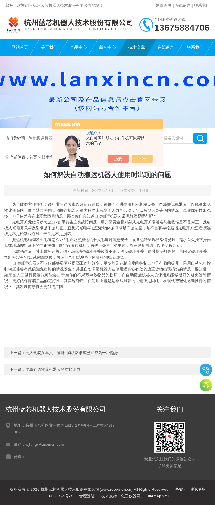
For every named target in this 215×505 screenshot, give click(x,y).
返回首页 (164, 5)
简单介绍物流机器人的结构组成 (52, 369)
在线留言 (183, 5)
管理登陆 (87, 496)
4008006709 (206, 370)
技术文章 (136, 47)
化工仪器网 (131, 496)
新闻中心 (107, 47)
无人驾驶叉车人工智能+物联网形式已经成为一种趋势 (71, 352)
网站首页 (19, 47)
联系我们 (202, 5)
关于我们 (49, 47)
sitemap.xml (158, 496)
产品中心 (78, 47)
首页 (33, 157)
